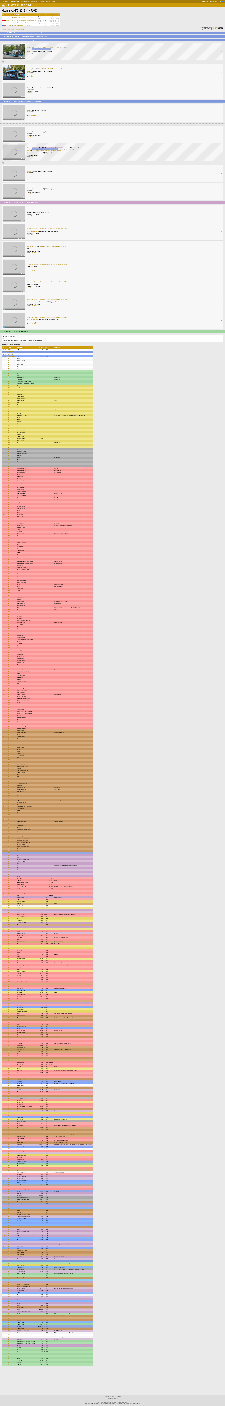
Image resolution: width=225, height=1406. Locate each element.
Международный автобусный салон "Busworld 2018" (53, 228)
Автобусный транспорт (20, 4)
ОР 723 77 (11, 352)
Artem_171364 (33, 115)
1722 (3, 929)
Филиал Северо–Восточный (19, 22)
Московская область (32, 228)
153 (3, 684)
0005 (3, 1235)
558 (3, 1183)
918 (3, 515)
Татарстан (8, 25)
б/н (9, 358)
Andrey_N (32, 76)
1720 (3, 901)
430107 (4, 354)
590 (3, 690)
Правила (118, 1396)
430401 (4, 350)
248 (3, 694)
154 (3, 895)
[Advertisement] (112, 1381)
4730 (3, 1013)
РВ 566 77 (11, 354)
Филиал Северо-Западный (19, 17)
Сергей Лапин (33, 176)
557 (3, 1180)
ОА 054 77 (11, 350)
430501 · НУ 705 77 (45, 49)
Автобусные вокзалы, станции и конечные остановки (47, 150)
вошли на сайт (10, 338)
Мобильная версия (112, 1398)
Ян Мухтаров (33, 252)
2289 (3, 893)
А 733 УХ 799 (11, 356)
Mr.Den (31, 215)
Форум (112, 1396)
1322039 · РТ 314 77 (47, 69)
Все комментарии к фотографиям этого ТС (13, 29)
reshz (31, 54)
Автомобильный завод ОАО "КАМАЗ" (21, 25)
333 (3, 1246)
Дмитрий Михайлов (34, 136)
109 (3, 819)
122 (3, 806)
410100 (4, 352)
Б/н (9, 373)
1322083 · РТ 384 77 (47, 47)
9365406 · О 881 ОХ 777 (56, 147)
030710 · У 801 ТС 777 (51, 149)
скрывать (215, 27)
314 (3, 737)
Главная (106, 1396)
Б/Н (9, 364)
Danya (31, 156)
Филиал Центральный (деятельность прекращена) (24, 20)
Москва (7, 20)
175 (3, 870)
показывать (220, 29)
